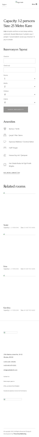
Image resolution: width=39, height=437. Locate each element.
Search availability (16, 109)
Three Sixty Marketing (19, 434)
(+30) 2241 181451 (10, 362)
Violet (6, 225)
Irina (5, 266)
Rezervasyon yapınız (9, 381)
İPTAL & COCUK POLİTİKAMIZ (11, 386)
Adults (6, 83)
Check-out (7, 65)
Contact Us (6, 376)
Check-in (6, 56)
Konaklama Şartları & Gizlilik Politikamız (15, 390)
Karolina (7, 308)
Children (6, 91)
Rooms (6, 75)
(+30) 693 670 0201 (10, 365)
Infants (6, 99)
